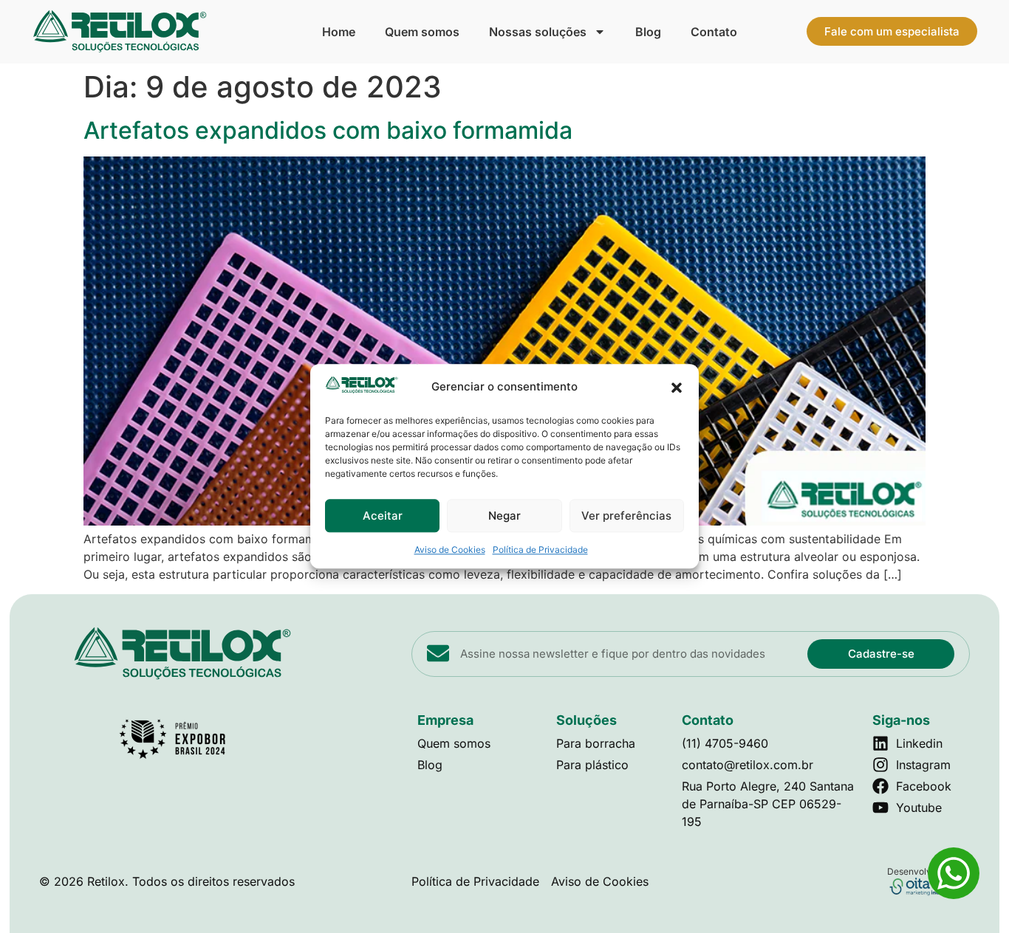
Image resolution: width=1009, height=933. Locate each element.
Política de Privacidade (540, 550)
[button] (676, 387)
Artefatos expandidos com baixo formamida (327, 130)
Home (338, 31)
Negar (504, 516)
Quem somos (422, 31)
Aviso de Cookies (449, 550)
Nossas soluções (537, 31)
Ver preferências (626, 516)
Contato (714, 31)
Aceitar (383, 516)
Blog (648, 31)
